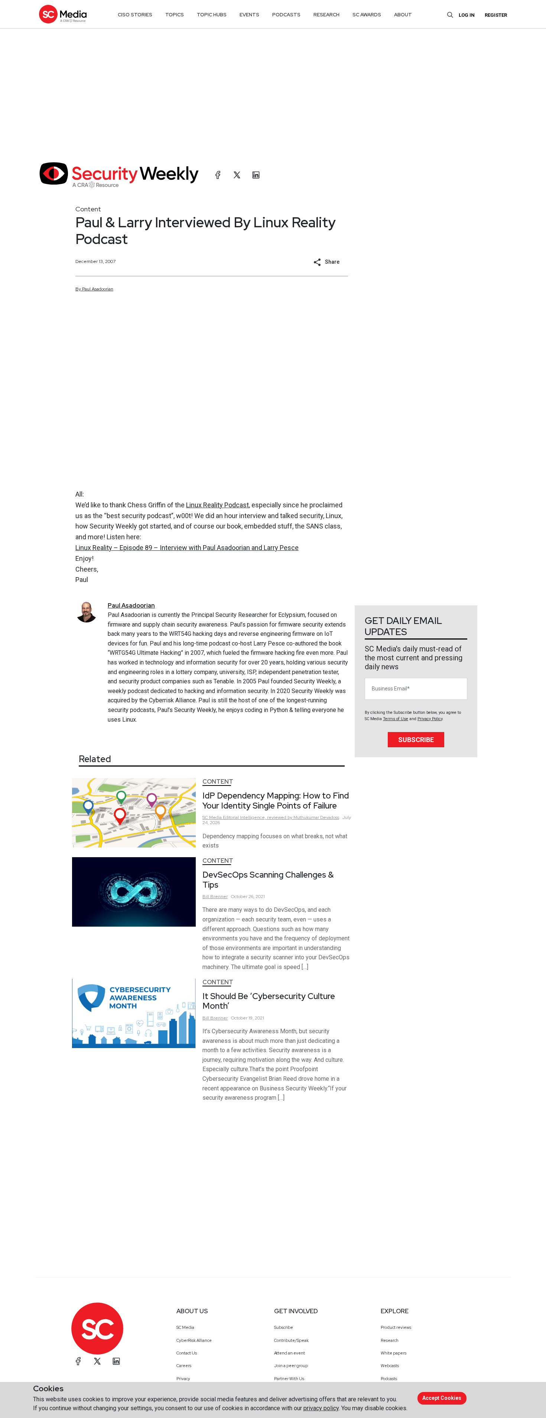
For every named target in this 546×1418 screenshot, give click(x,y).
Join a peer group (291, 1365)
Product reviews (396, 1327)
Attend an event (289, 1353)
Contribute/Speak (291, 1340)
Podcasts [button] (286, 15)
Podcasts (389, 1378)
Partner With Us (289, 1378)
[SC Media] (63, 14)
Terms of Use (395, 718)
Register (496, 15)
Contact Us (186, 1353)
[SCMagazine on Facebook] (78, 1361)
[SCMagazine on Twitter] (97, 1361)
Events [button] (249, 15)
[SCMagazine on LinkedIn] (116, 1361)
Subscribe (416, 740)
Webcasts (390, 1365)
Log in (467, 15)
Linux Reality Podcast (217, 505)
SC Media (185, 1327)
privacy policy (321, 1408)
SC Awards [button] (366, 15)
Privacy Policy (429, 718)
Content (88, 209)
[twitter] (237, 174)
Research (390, 1340)
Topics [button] (174, 15)
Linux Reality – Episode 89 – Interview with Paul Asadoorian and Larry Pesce (187, 548)
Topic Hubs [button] (212, 15)
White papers (393, 1353)
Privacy (183, 1378)
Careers (183, 1365)
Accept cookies (441, 1398)
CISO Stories (135, 15)
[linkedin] (255, 174)
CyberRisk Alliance (194, 1340)
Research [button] (326, 15)
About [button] (403, 15)
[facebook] (218, 174)
